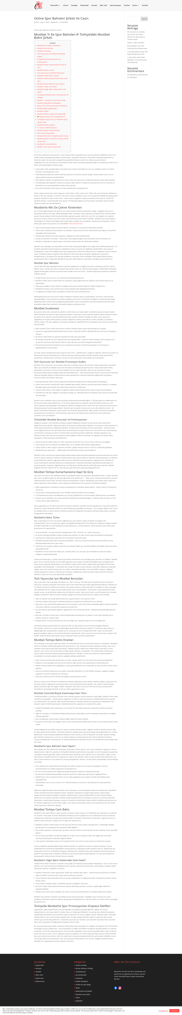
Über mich (103, 5)
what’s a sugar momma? (135, 43)
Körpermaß (84, 5)
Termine (127, 5)
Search (144, 19)
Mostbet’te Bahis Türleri (45, 70)
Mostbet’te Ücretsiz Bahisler (47, 144)
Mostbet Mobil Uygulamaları (47, 109)
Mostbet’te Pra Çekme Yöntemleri (49, 46)
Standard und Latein (83, 994)
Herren (65, 5)
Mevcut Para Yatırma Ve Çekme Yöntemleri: (52, 106)
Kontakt (145, 5)
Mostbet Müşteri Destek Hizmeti (48, 130)
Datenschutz (40, 981)
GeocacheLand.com (76, 224)
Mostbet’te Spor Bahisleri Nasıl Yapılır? (50, 84)
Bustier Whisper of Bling (84, 968)
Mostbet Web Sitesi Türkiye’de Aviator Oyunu (53, 136)
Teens (78, 998)
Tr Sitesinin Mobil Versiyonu (47, 128)
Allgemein (54, 22)
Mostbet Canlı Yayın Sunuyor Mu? (49, 147)
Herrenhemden (81, 975)
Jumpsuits (79, 978)
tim (37, 22)
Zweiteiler (79, 1001)
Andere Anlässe (81, 965)
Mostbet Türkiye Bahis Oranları (48, 76)
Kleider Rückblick (82, 981)
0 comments (64, 22)
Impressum (40, 978)
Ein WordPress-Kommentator (137, 75)
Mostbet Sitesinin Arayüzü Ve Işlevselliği (51, 114)
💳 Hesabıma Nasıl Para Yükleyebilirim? (51, 117)
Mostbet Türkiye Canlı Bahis (47, 87)
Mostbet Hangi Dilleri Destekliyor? (49, 103)
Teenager (74, 5)
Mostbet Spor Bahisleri (45, 48)
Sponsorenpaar (115, 5)
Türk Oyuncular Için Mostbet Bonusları (50, 73)
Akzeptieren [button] (174, 1011)
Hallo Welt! (133, 77)
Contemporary (81, 972)
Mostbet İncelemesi (44, 51)
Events (134, 5)
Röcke (78, 988)
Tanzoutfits (54, 5)
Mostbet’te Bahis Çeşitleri (46, 125)
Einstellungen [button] (163, 1011)
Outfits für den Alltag (83, 985)
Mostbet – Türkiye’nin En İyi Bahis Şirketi (51, 100)
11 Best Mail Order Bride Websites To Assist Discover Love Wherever (137, 59)
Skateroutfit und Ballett (84, 991)
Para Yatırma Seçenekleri (46, 133)
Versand (94, 5)
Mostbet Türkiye (43, 111)
